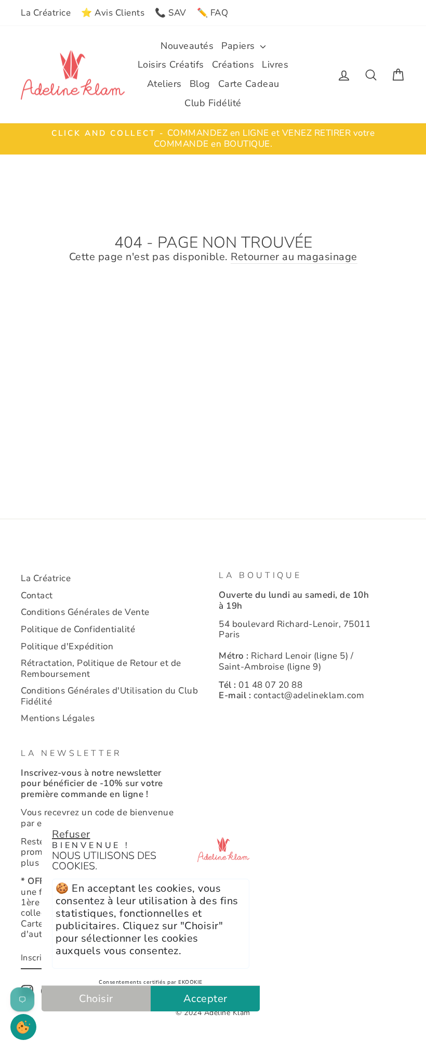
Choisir (96, 999)
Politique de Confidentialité (78, 629)
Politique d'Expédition (67, 646)
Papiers (239, 46)
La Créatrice (46, 13)
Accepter (205, 999)
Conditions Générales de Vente (85, 612)
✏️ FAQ (213, 13)
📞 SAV (171, 13)
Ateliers (164, 84)
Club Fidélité (213, 103)
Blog (200, 84)
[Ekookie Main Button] (23, 1027)
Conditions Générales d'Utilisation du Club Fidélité (109, 696)
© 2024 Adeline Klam (213, 1013)
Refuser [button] (71, 834)
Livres (275, 64)
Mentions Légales (58, 718)
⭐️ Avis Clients (112, 13)
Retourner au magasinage (294, 257)
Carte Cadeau (248, 84)
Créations (233, 64)
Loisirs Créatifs (171, 64)
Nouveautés (187, 46)
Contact (37, 595)
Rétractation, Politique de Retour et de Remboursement (101, 668)
